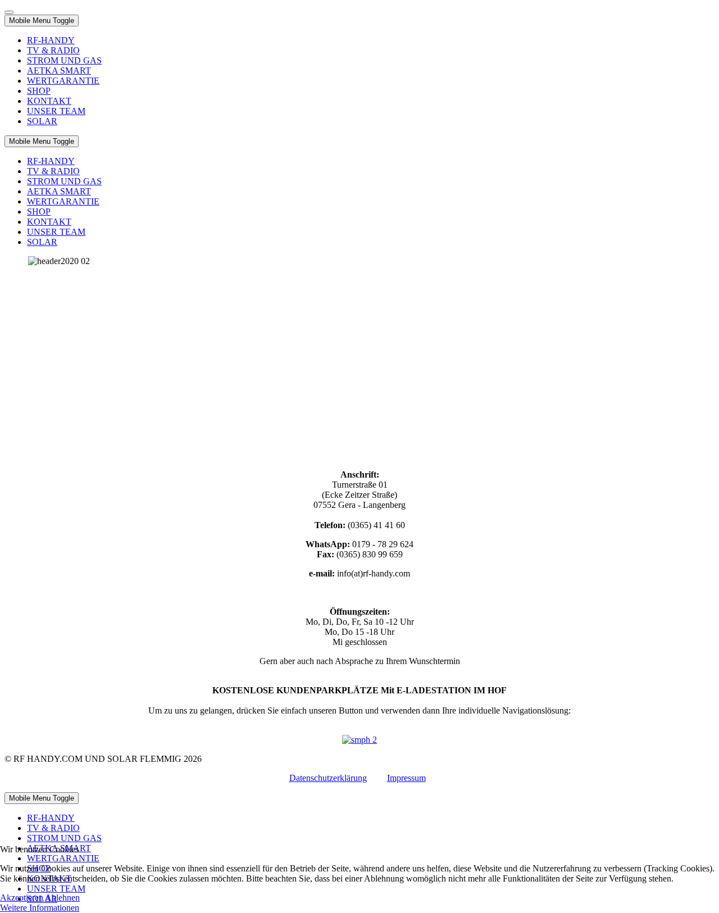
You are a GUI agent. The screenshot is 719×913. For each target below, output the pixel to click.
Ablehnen (62, 897)
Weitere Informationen (39, 907)
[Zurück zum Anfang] (8, 12)
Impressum (406, 778)
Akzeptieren (21, 897)
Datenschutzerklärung (328, 778)
